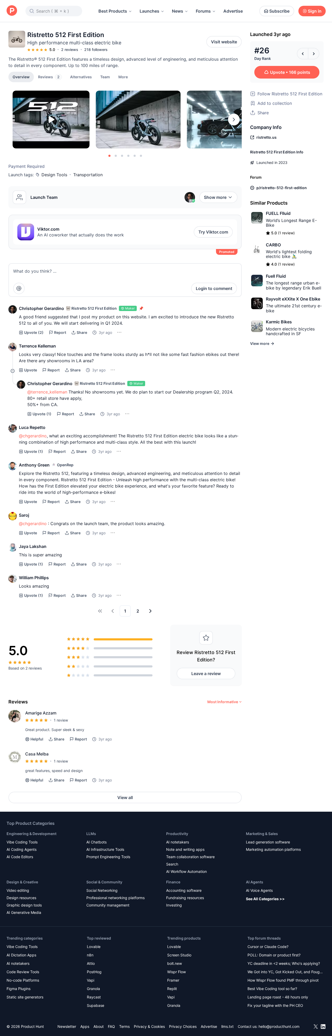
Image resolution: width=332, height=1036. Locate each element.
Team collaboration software (190, 856)
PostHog (94, 972)
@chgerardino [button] (33, 435)
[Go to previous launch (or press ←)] (302, 53)
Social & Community (104, 882)
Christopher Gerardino (41, 308)
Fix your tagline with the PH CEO (275, 1005)
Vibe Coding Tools (22, 842)
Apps (84, 1026)
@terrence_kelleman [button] (47, 392)
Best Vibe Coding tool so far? (272, 988)
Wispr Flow (176, 972)
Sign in (315, 11)
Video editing (18, 890)
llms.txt (227, 1026)
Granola (93, 988)
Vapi (90, 980)
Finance (173, 882)
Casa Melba (37, 754)
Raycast (94, 997)
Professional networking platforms (115, 897)
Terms (124, 1026)
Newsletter (66, 1026)
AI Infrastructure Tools (105, 849)
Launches (149, 11)
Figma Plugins (18, 988)
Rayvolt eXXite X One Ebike (293, 299)
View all (125, 797)
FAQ (111, 1026)
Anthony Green (34, 465)
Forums (203, 11)
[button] (123, 76)
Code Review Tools (23, 972)
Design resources (21, 897)
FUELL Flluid (278, 213)
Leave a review (206, 673)
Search (172, 864)
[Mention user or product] (19, 288)
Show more (215, 197)
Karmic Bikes (279, 321)
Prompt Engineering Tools (108, 856)
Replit (172, 988)
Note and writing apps (185, 849)
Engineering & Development (31, 833)
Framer (173, 980)
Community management (107, 905)
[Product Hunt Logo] (12, 11)
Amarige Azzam (40, 713)
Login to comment (214, 288)
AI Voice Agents (259, 890)
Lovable (94, 946)
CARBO (273, 244)
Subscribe (279, 11)
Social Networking (102, 890)
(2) (34, 332)
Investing (174, 905)
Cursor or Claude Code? (267, 946)
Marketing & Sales (262, 833)
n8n (90, 955)
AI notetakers (177, 842)
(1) (42, 414)
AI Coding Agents (21, 849)
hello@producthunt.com (279, 1026)
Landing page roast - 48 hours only (277, 997)
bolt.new (174, 963)
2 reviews (69, 49)
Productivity (177, 833)
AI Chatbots (96, 842)
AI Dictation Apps (21, 955)
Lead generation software (268, 842)
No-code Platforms (23, 980)
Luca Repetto (32, 427)
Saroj (24, 515)
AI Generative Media (24, 912)
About (98, 1026)
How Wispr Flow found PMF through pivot (283, 980)
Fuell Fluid (276, 276)
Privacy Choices (183, 1026)
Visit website (224, 41)
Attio (91, 963)
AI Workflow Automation (186, 871)
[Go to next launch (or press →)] (313, 53)
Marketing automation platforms (273, 849)
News (177, 11)
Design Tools (54, 174)
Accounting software (184, 890)
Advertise (233, 11)
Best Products (112, 11)
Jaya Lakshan (32, 546)
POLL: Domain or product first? (274, 955)
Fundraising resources (185, 897)
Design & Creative (22, 882)
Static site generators (25, 997)
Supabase (95, 1005)
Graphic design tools (24, 905)
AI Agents (254, 882)
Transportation (88, 174)
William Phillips (34, 577)
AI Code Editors (20, 856)
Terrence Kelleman (37, 346)
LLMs (91, 833)
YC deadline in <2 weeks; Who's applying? (283, 963)
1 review (61, 720)
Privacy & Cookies (149, 1026)
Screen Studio (179, 955)
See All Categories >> (265, 899)
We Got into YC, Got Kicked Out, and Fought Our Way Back (285, 972)
